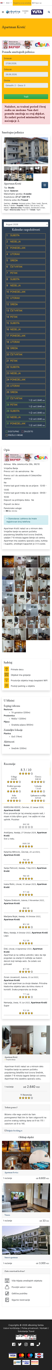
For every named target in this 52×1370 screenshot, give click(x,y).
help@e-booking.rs (14, 1130)
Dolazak (8, 58)
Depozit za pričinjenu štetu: (17, 500)
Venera (7, 1215)
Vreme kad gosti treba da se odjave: (21, 493)
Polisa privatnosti (30, 1328)
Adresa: (7, 464)
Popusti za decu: (12, 504)
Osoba (7, 80)
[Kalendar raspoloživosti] (45, 185)
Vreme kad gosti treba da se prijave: (21, 485)
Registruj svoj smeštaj (22, 3)
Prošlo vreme (15, 435)
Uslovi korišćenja (11, 1328)
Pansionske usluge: (13, 509)
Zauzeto (28, 432)
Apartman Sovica (11, 1172)
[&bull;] (7, 169)
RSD (8, 3)
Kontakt (43, 1328)
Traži (26, 96)
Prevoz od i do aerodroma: (17, 471)
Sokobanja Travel (26, 1331)
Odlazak (8, 69)
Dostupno (13, 432)
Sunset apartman (11, 1257)
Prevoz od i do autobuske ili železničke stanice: (22, 477)
